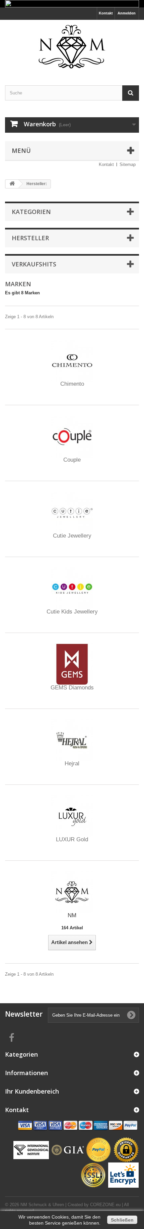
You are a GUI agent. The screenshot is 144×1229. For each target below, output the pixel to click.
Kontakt (106, 13)
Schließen (122, 1220)
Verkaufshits (34, 264)
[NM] (72, 891)
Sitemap (128, 164)
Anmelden (127, 13)
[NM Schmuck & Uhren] (72, 47)
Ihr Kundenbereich (32, 1091)
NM (72, 915)
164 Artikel (72, 927)
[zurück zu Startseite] (12, 184)
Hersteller (30, 238)
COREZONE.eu (105, 1204)
